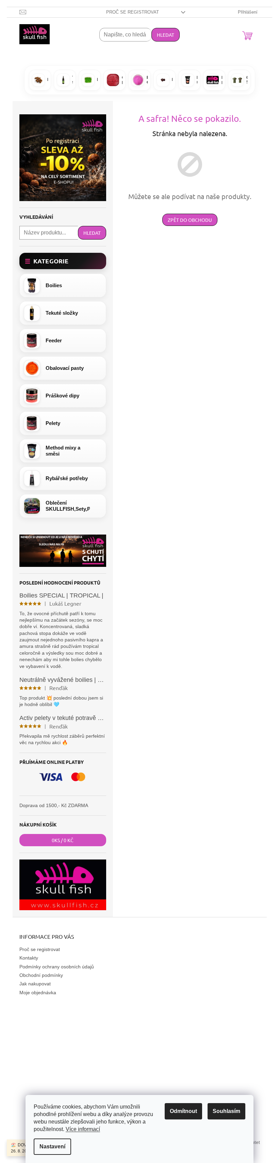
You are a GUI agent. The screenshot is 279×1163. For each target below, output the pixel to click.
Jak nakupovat (35, 983)
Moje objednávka (37, 992)
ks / (62, 840)
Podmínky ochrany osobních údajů (56, 966)
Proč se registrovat (132, 12)
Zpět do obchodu (190, 220)
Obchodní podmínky (41, 975)
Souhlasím (226, 1111)
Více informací (83, 1129)
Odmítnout (183, 1111)
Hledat (165, 35)
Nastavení (52, 1146)
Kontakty (28, 958)
